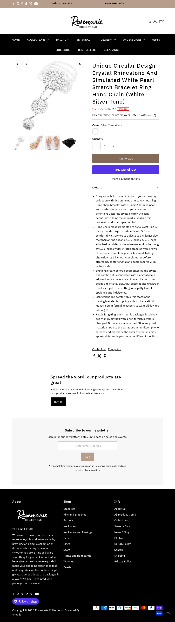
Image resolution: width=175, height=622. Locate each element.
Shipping (119, 555)
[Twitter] (31, 4)
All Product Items (125, 514)
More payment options (126, 178)
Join (87, 457)
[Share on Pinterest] (105, 356)
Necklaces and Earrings (77, 532)
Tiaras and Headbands (77, 555)
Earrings (68, 520)
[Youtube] (36, 4)
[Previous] (54, 4)
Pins (66, 538)
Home (16, 39)
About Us (120, 508)
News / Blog (121, 532)
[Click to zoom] (80, 64)
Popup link (114, 349)
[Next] (120, 4)
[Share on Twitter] (99, 356)
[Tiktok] (26, 4)
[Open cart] (161, 21)
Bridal (61, 39)
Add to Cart (126, 158)
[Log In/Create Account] (155, 21)
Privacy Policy (122, 561)
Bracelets (69, 508)
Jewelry (107, 39)
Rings (66, 543)
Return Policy (122, 543)
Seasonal (84, 39)
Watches (68, 561)
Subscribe (63, 50)
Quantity (97, 139)
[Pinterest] (22, 4)
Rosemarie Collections (49, 610)
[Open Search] (149, 21)
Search (118, 549)
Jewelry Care (122, 526)
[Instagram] (18, 4)
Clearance (111, 50)
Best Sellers (87, 50)
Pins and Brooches (74, 514)
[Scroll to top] (168, 612)
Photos (118, 538)
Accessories (132, 39)
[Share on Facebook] (94, 356)
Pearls (67, 567)
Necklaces (69, 526)
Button (58, 401)
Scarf (66, 549)
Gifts (156, 39)
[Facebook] (13, 4)
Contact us (99, 349)
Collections (36, 39)
